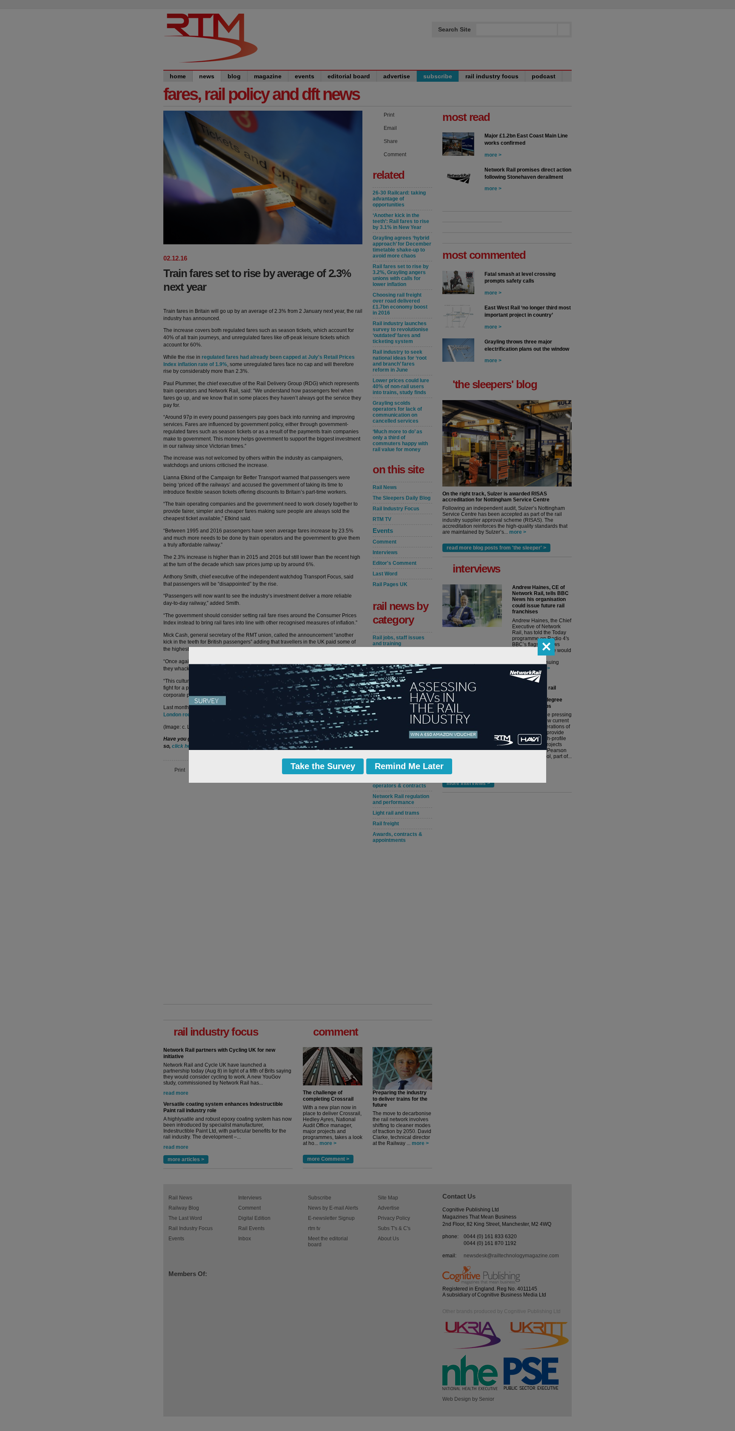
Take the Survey (323, 766)
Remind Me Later (409, 766)
